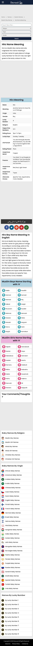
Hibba (8, 369)
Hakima (23, 379)
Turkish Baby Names (12, 584)
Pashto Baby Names (12, 555)
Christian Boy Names (12, 455)
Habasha (24, 369)
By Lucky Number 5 (12, 617)
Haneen (8, 388)
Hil (22, 383)
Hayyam (24, 322)
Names (10, 17)
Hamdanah (25, 347)
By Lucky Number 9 (12, 634)
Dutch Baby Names (12, 496)
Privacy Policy (16, 644)
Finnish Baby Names (12, 504)
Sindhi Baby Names (12, 576)
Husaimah (24, 374)
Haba (23, 318)
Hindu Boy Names (11, 446)
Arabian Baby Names (12, 479)
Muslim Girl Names (11, 442)
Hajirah (8, 347)
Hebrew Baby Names (12, 521)
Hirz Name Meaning (20, 20)
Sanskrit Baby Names (12, 572)
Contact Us (25, 644)
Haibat (8, 304)
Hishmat (8, 313)
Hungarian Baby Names (13, 530)
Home (3, 17)
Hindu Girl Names (11, 451)
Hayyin (8, 331)
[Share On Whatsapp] (26, 227)
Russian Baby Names (12, 568)
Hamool (8, 295)
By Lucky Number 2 (12, 605)
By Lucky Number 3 (12, 609)
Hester (8, 351)
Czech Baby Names (12, 492)
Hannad (8, 300)
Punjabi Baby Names (12, 563)
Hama (8, 327)
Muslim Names (18, 17)
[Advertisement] (16, 80)
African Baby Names (12, 471)
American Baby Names (13, 475)
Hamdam (24, 356)
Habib (8, 290)
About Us (7, 644)
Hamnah (9, 383)
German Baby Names (13, 513)
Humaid (23, 295)
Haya (23, 351)
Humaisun (24, 331)
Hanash (8, 322)
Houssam (9, 309)
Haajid (23, 304)
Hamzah (24, 313)
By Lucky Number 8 (12, 630)
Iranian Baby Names (12, 538)
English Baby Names (12, 500)
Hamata (9, 365)
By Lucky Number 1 (11, 600)
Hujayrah (24, 388)
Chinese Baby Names (12, 488)
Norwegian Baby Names (13, 551)
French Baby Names (12, 509)
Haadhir (23, 290)
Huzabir (23, 309)
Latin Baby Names (11, 542)
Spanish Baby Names (12, 580)
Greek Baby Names (12, 517)
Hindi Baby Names (11, 526)
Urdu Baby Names (11, 589)
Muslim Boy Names (6, 20)
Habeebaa (9, 356)
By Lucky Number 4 (12, 613)
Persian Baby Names (12, 559)
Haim (23, 327)
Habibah (24, 365)
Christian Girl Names (12, 459)
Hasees (8, 318)
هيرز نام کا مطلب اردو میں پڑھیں (16, 221)
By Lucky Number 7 (12, 626)
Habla (8, 374)
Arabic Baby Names (12, 483)
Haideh (8, 360)
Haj (22, 300)
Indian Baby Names (12, 534)
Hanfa (23, 360)
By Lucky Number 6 (12, 621)
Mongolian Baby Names (13, 547)
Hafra (8, 379)
